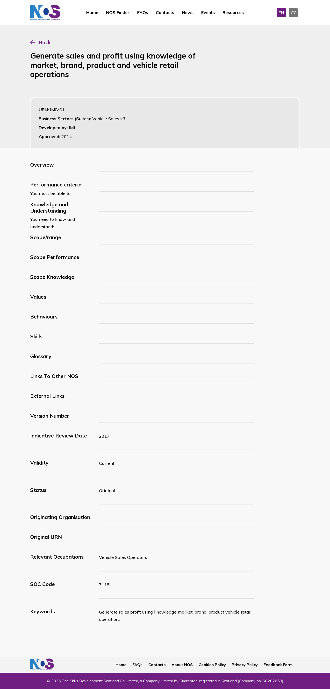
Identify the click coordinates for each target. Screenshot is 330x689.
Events (208, 12)
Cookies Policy (212, 664)
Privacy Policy (245, 664)
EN (281, 12)
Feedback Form (278, 664)
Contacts (165, 12)
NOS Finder (117, 12)
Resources (233, 12)
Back (45, 42)
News (188, 12)
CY (293, 12)
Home (92, 12)
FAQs (142, 12)
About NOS (182, 664)
